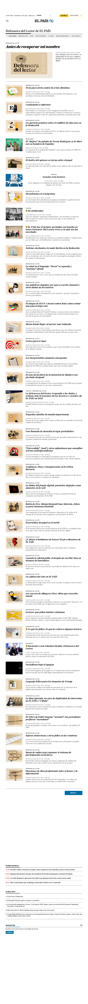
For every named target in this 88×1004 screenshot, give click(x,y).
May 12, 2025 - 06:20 (42, 652)
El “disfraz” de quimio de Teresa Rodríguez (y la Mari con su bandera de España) (54, 143)
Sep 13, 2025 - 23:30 (43, 526)
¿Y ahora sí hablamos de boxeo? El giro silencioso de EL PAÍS (53, 541)
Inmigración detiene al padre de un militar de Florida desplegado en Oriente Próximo (41, 874)
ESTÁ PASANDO (13, 36)
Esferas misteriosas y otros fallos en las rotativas (51, 736)
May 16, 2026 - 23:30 (43, 164)
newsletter (10, 925)
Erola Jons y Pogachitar (15, 896)
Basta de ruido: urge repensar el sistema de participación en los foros (48, 754)
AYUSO (32, 36)
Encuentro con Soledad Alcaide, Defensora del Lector (52, 647)
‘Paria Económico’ (40, 36)
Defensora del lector (13, 43)
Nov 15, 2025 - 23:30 (43, 454)
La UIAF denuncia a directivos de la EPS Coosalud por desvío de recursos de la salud (40, 878)
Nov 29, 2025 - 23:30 (43, 435)
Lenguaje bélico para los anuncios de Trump (49, 682)
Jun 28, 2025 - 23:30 (43, 580)
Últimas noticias (12, 866)
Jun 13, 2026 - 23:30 (43, 108)
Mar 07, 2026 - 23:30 (43, 310)
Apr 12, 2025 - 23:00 (43, 685)
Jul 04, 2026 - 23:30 (73, 52)
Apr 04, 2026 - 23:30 (43, 273)
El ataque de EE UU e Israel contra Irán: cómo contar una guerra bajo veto (53, 305)
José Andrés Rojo (31, 215)
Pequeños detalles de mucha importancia (47, 415)
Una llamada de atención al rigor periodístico (50, 432)
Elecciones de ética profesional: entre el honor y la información (52, 772)
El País (47, 181)
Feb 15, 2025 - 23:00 (43, 759)
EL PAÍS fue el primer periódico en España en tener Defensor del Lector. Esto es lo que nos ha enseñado (52, 229)
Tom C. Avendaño (31, 236)
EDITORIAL (54, 174)
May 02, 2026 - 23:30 (43, 198)
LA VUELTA (51, 36)
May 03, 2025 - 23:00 (43, 668)
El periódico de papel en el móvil (42, 523)
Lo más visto (10, 892)
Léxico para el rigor (36, 341)
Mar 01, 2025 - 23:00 (43, 739)
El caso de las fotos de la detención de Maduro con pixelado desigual (52, 376)
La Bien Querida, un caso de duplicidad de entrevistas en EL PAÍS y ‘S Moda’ (54, 700)
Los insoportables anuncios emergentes (46, 358)
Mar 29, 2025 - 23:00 (43, 705)
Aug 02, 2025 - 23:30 (43, 546)
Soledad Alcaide (61, 52)
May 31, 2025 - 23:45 (43, 616)
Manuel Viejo (30, 148)
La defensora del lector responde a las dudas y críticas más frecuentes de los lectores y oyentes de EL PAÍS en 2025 (54, 396)
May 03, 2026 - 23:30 (56, 181)
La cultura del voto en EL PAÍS (41, 577)
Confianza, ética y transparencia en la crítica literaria (49, 468)
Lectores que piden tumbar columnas (46, 612)
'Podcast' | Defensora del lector (36, 391)
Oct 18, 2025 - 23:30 (43, 492)
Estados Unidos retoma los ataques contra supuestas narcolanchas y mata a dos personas (42, 870)
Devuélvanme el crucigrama (40, 194)
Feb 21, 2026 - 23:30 (43, 328)
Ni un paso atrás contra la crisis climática (48, 88)
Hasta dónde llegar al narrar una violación (48, 324)
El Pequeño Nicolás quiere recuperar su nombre (23, 900)
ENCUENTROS (29, 643)
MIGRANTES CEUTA (23, 36)
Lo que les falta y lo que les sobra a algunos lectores (55, 629)
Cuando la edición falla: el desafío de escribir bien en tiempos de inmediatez (53, 559)
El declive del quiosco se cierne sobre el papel (49, 160)
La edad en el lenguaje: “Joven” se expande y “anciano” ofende (49, 268)
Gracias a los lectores (54, 177)
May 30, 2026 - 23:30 (43, 129)
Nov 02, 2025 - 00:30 (43, 473)
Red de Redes (29, 139)
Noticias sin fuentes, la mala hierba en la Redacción (53, 248)
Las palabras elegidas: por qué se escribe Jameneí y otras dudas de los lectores (53, 286)
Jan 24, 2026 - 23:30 (43, 362)
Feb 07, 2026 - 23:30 (43, 345)
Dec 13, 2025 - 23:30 (43, 418)
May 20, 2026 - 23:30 (41, 148)
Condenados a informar (38, 105)
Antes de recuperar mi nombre (33, 46)
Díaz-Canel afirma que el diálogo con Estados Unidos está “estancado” (35, 882)
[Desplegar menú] (7, 21)
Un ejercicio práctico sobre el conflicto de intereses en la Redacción (53, 124)
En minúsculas (35, 211)
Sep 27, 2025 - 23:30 (43, 510)
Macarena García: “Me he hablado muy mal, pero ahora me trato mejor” (31, 910)
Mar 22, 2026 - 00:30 (43, 291)
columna (28, 208)
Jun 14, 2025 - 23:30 (43, 600)
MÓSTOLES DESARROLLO (63, 36)
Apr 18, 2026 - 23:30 (43, 252)
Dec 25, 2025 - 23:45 (47, 402)
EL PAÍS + (28, 652)
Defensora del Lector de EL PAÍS (28, 31)
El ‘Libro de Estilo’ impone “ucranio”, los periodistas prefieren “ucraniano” (53, 718)
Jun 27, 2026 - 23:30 (43, 92)
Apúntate (10, 932)
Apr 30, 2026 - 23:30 (44, 215)
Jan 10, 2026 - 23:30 (43, 381)
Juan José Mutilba (77, 36)
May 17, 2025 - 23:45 (43, 633)
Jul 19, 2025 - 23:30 (43, 564)
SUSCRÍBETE (64, 15)
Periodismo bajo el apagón (40, 665)
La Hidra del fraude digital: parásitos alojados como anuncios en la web (53, 487)
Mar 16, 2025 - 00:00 (43, 723)
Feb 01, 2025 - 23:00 (43, 777)
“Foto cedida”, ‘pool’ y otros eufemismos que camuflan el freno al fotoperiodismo (54, 449)
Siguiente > (73, 793)
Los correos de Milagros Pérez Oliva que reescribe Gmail (52, 595)
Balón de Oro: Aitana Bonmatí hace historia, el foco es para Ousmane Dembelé (53, 505)
